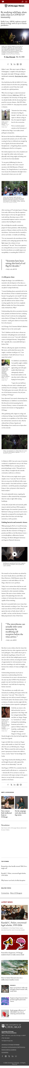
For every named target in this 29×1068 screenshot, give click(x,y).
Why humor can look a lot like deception (13, 880)
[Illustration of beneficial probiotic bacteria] (5, 1001)
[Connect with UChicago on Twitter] (9, 1056)
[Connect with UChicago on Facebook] (3, 1056)
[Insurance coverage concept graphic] (5, 1013)
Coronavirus (5, 893)
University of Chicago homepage (10, 1044)
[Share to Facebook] (8, 64)
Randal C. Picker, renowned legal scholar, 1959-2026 (13, 874)
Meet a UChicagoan (16, 893)
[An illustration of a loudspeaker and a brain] (14, 942)
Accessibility (5, 1052)
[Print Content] (20, 64)
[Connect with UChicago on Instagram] (5, 1056)
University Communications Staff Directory (13, 1047)
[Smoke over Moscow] (14, 967)
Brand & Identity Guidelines (9, 1049)
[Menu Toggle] (26, 2)
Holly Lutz (16, 95)
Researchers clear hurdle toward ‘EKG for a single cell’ (14, 867)
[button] (14, 554)
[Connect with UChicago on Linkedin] (12, 1056)
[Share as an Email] (17, 64)
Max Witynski (10, 57)
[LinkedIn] (14, 64)
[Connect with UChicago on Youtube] (15, 1056)
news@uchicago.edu (7, 1040)
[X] (11, 64)
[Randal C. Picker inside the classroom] (14, 912)
